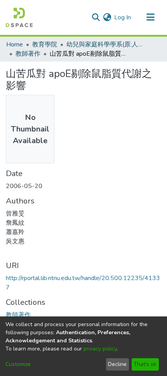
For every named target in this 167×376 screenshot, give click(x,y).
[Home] (19, 17)
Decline (117, 364)
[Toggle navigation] (150, 17)
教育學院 (44, 44)
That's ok (145, 364)
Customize (18, 364)
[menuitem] (107, 17)
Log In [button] (123, 17)
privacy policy (100, 348)
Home (14, 44)
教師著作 (28, 54)
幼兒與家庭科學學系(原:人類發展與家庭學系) (105, 44)
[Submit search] (96, 17)
